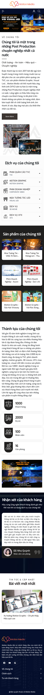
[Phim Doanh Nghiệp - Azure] (11, 270)
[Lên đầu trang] (40, 683)
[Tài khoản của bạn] (3, 11)
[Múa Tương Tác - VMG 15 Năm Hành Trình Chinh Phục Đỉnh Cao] (11, 244)
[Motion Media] (22, 139)
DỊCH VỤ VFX (16, 215)
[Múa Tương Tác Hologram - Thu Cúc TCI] (32, 244)
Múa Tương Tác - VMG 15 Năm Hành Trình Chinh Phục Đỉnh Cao (11, 254)
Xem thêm (10, 116)
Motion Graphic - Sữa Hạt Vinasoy (11, 306)
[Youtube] (9, 662)
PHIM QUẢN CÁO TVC (20, 172)
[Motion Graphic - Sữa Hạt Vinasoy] (11, 296)
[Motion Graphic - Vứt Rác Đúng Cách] (32, 296)
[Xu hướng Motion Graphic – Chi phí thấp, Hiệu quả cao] (22, 601)
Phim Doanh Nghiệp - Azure (11, 280)
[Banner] (22, 23)
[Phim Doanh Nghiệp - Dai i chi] (32, 270)
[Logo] (13, 639)
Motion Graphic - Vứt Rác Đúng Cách (32, 306)
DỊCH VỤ (14, 206)
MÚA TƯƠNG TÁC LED (20, 197)
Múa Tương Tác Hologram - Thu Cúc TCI (32, 254)
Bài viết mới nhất (22, 583)
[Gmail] (15, 662)
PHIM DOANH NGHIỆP (20, 189)
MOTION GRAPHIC (18, 180)
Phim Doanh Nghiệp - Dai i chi (32, 280)
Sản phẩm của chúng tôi (22, 234)
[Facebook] (4, 662)
